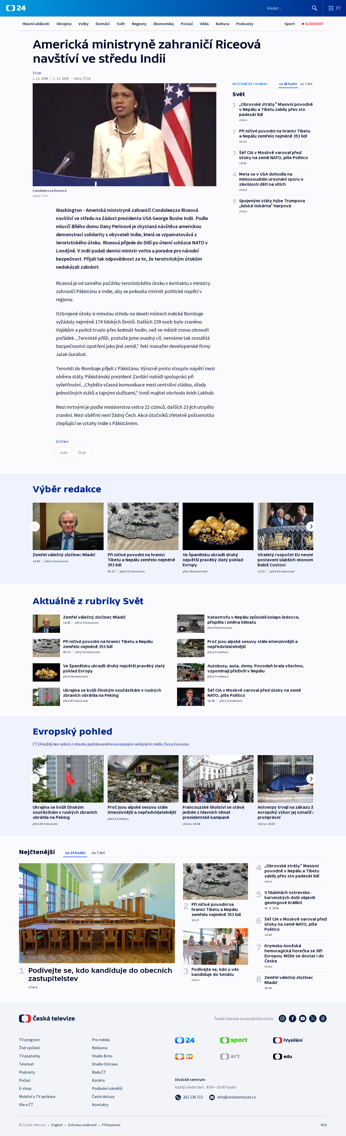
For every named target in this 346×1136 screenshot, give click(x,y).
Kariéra (98, 1080)
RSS (324, 1125)
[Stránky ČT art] (230, 1056)
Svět (121, 23)
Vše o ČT (26, 1104)
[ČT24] (16, 8)
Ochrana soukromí (82, 1125)
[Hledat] (314, 8)
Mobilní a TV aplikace (37, 1096)
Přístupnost (111, 1125)
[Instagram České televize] (282, 1018)
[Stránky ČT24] (185, 1039)
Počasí (187, 23)
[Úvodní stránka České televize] (47, 1018)
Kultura (222, 23)
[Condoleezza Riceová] (124, 134)
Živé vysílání (29, 1047)
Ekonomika (163, 23)
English (56, 1125)
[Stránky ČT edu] (282, 1056)
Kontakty (100, 1104)
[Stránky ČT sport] (233, 1039)
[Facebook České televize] (293, 1018)
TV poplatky (29, 1055)
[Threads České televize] (323, 1018)
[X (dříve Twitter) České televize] (313, 1018)
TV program (29, 1039)
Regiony (139, 23)
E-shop (25, 1088)
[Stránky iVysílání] (288, 1039)
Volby (84, 23)
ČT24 (37, 73)
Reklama (99, 1047)
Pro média (101, 1039)
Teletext (26, 1063)
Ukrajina (63, 23)
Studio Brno (102, 1055)
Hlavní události (36, 23)
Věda (204, 23)
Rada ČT (99, 1072)
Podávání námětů (107, 1088)
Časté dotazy (103, 1096)
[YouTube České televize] (303, 1018)
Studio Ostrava (105, 1063)
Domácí (103, 23)
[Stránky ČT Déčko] (184, 1056)
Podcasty (244, 23)
